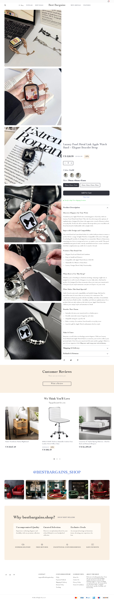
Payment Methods (61, 580)
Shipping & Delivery (61, 582)
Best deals (39, 5)
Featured (87, 5)
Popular (29, 5)
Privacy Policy (77, 582)
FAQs (57, 577)
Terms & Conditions (78, 585)
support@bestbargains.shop (46, 577)
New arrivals (76, 5)
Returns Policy (60, 585)
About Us (75, 577)
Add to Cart (86, 193)
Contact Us (76, 580)
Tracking (58, 587)
